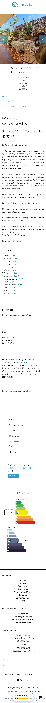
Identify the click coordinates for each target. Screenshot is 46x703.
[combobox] (23, 442)
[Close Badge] (32, 693)
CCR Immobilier (23, 635)
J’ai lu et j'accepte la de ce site (22, 468)
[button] (40, 697)
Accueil (5, 96)
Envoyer (13, 476)
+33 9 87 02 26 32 (23, 648)
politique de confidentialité (20, 468)
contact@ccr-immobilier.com (23, 651)
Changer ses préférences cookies (22, 688)
